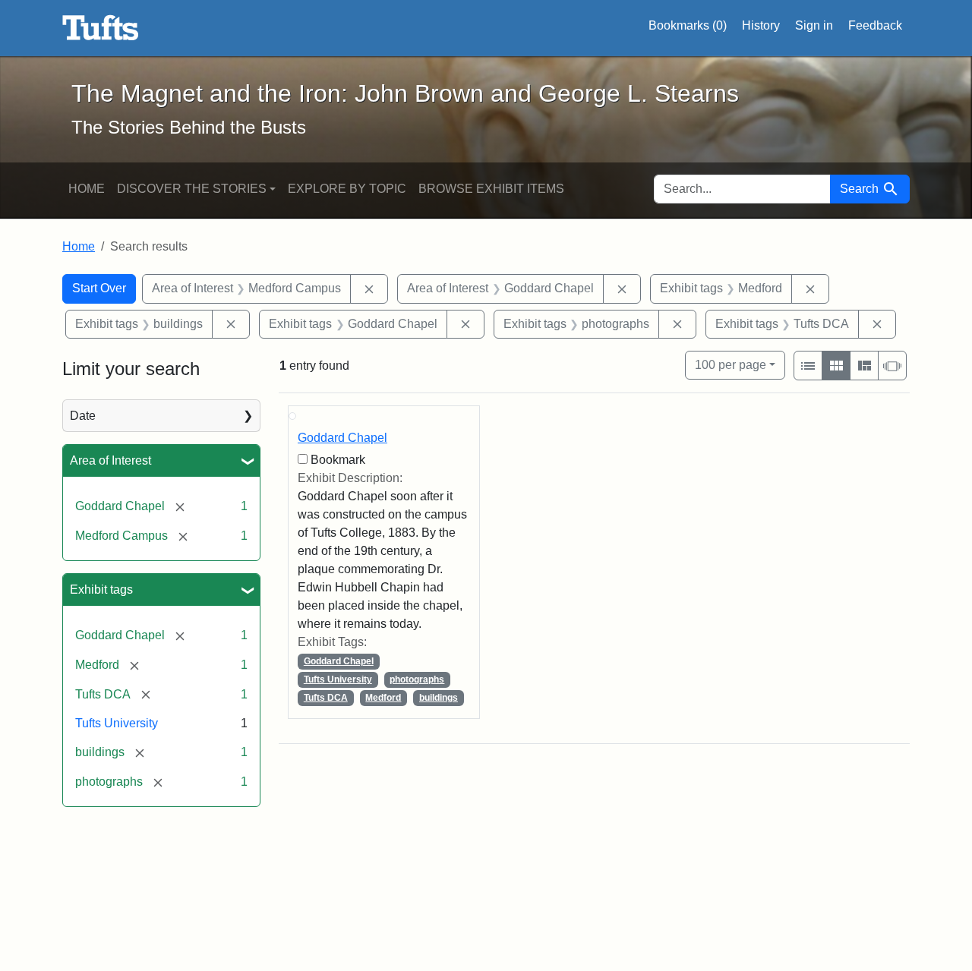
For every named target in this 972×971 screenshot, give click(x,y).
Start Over (99, 288)
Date (83, 415)
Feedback (875, 25)
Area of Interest (110, 460)
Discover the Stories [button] (192, 188)
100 (730, 364)
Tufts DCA (326, 697)
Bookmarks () (688, 25)
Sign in (814, 25)
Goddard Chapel (342, 437)
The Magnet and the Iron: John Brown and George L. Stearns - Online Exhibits (100, 28)
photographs (417, 679)
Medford (383, 697)
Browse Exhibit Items (491, 188)
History (761, 25)
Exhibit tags (101, 589)
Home (86, 188)
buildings (438, 697)
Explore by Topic (347, 188)
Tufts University (116, 723)
